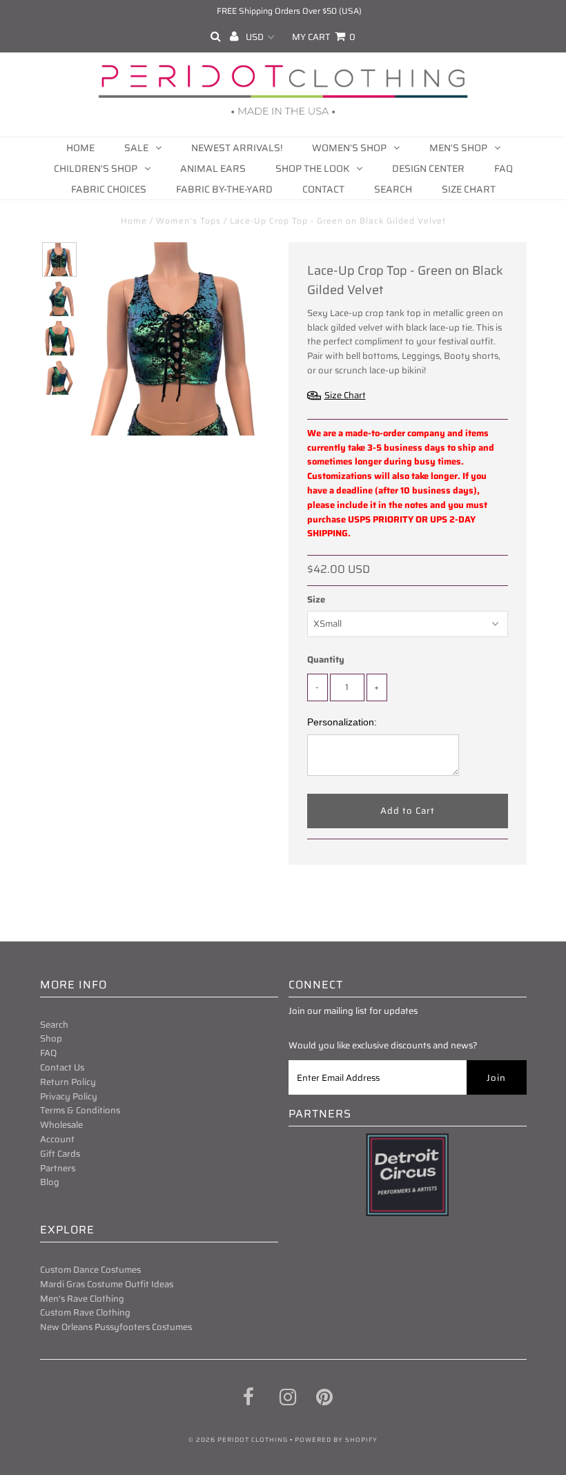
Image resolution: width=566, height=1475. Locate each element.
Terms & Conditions (80, 1110)
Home (80, 147)
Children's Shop (95, 168)
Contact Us (62, 1067)
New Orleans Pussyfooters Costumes (116, 1327)
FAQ (503, 168)
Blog (49, 1182)
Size (316, 600)
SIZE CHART (469, 189)
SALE (136, 147)
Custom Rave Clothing (85, 1312)
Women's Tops (188, 220)
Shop (51, 1038)
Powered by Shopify (336, 1440)
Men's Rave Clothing (82, 1298)
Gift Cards (60, 1153)
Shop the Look (312, 168)
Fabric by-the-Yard (224, 189)
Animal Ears (213, 168)
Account (57, 1139)
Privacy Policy (68, 1096)
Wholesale (61, 1124)
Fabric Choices (108, 189)
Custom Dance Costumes (90, 1269)
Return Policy (68, 1082)
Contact (323, 189)
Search (393, 189)
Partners (57, 1168)
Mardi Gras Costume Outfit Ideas (106, 1284)
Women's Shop (349, 147)
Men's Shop (458, 147)
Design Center (428, 168)
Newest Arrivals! (236, 147)
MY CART (323, 37)
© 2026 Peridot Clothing (238, 1440)
